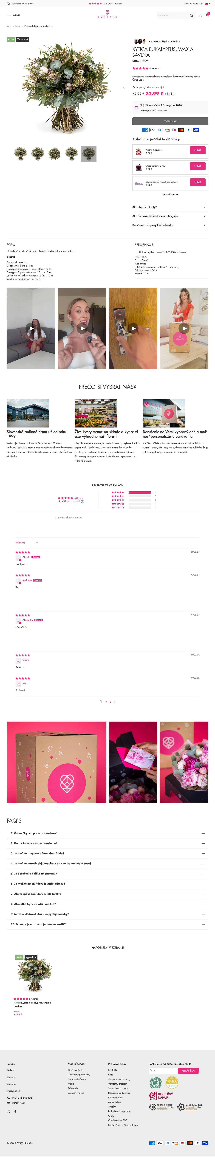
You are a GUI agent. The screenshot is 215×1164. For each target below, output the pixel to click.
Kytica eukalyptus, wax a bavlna (32, 1004)
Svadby (112, 1107)
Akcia (17, 26)
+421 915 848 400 (193, 4)
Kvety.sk (11, 1070)
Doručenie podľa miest (119, 1093)
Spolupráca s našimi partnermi (123, 1125)
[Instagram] (8, 1111)
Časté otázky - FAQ (117, 1120)
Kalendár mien (115, 1098)
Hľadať (191, 15)
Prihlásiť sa (188, 1071)
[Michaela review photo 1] (23, 599)
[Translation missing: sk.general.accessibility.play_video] (31, 328)
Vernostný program (117, 1084)
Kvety (9, 26)
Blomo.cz (11, 1077)
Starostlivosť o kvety (118, 1088)
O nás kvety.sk (75, 1070)
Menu (16, 15)
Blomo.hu (11, 1084)
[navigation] (20, 154)
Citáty (111, 1116)
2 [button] (106, 702)
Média (71, 1084)
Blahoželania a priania (119, 1111)
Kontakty (112, 1070)
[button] (140, 68)
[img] (23, 552)
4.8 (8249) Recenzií (113, 4)
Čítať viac (138, 80)
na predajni (158, 87)
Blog (110, 1075)
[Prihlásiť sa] (200, 15)
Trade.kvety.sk (13, 1091)
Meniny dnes (114, 1102)
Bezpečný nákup (76, 1093)
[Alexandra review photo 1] (23, 639)
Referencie (73, 1088)
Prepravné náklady (77, 1079)
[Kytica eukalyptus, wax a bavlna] (34, 974)
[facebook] (15, 1111)
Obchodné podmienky (79, 1075)
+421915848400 (21, 1098)
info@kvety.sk (18, 1103)
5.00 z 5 (78, 498)
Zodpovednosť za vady (119, 1079)
